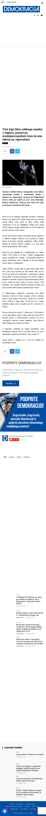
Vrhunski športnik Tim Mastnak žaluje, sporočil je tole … (29, 780)
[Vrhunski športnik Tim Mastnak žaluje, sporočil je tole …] (8, 780)
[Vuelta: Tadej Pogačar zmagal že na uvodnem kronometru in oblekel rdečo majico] (8, 792)
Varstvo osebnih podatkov (14, 806)
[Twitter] (38, 15)
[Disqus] (23, 493)
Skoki (19, 457)
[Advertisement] (23, 71)
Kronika (18, 622)
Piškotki (27, 806)
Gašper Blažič (20, 617)
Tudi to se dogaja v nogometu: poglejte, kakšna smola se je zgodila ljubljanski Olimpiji (28, 768)
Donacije (33, 809)
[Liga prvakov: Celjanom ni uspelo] (8, 756)
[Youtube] (41, 15)
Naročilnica (24, 809)
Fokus (18, 594)
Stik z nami (35, 806)
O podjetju (19, 804)
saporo (12, 457)
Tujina (18, 610)
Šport (5, 143)
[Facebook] (34, 15)
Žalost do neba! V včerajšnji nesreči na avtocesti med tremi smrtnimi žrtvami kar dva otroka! (29, 641)
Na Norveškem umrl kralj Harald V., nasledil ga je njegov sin (29, 614)
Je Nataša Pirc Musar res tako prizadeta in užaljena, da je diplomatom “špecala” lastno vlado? (29, 600)
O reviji (11, 804)
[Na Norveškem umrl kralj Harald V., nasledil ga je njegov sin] (8, 614)
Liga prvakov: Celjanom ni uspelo (30, 754)
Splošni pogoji (30, 804)
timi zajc (26, 457)
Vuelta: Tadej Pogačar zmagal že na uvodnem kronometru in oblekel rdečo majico (28, 792)
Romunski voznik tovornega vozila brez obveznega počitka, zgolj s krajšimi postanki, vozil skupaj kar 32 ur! (29, 628)
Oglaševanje (14, 809)
